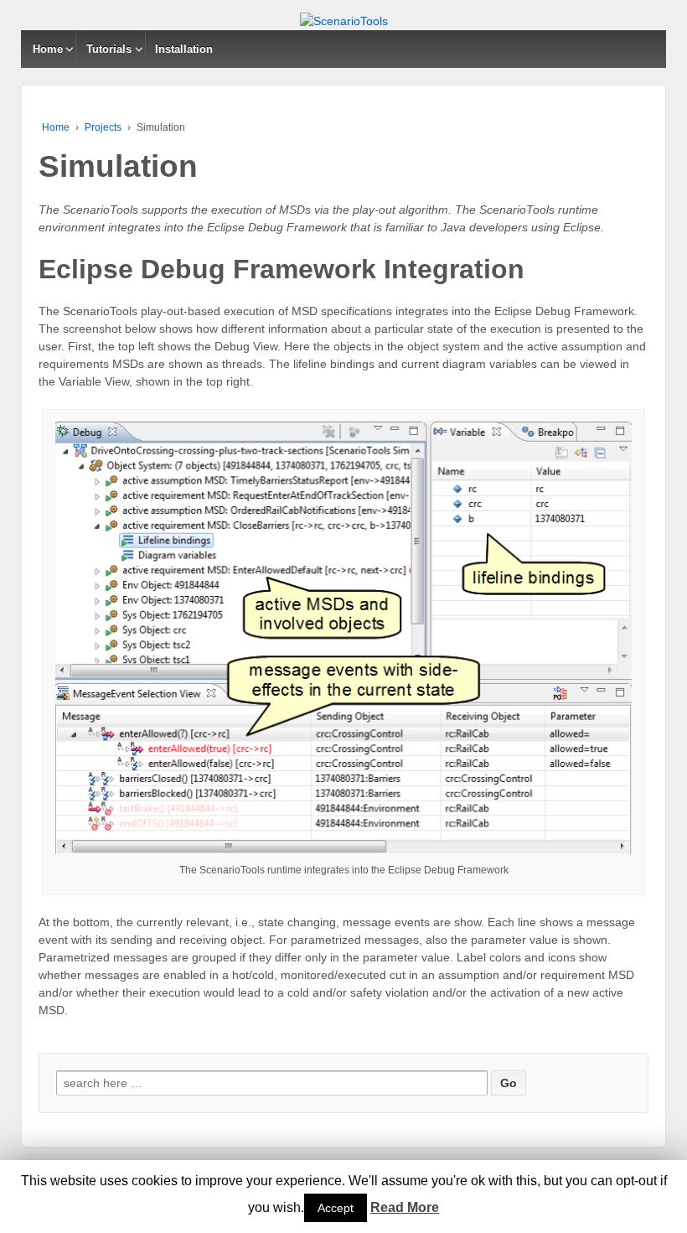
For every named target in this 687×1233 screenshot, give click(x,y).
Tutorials (109, 49)
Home (48, 49)
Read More (404, 1207)
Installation (184, 49)
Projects (103, 127)
